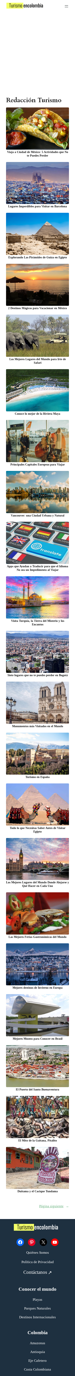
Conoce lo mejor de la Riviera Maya (37, 413)
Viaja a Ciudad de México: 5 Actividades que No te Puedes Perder (37, 153)
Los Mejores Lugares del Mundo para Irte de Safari (37, 360)
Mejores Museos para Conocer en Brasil (37, 1038)
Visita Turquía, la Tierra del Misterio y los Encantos (37, 622)
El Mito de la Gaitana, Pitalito (37, 1140)
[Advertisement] (37, 54)
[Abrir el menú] (66, 6)
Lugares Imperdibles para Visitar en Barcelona (37, 206)
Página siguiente (54, 1206)
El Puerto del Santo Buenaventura (37, 1089)
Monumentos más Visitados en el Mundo (37, 726)
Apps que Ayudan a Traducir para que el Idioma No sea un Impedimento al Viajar (37, 568)
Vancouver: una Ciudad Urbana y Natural (37, 515)
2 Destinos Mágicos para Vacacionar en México (37, 308)
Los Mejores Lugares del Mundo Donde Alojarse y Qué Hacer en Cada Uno (37, 884)
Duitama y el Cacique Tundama (38, 1191)
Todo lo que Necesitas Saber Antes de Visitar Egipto (37, 829)
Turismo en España (37, 777)
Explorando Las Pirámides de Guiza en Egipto (37, 257)
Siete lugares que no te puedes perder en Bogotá (38, 675)
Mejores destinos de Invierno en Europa (37, 987)
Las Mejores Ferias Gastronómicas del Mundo (37, 937)
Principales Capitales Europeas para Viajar (37, 464)
